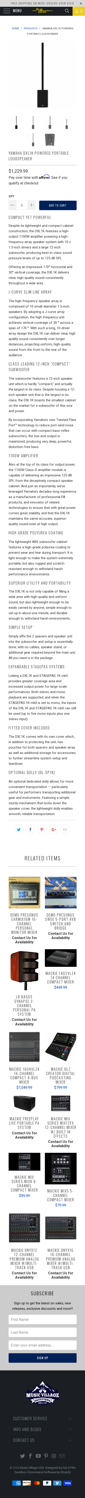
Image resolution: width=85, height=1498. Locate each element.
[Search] (66, 11)
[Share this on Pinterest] (42, 829)
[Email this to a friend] (65, 829)
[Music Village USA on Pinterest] (46, 1456)
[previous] (12, 75)
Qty (11, 196)
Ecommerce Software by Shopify (49, 1472)
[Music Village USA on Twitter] (22, 1456)
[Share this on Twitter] (19, 829)
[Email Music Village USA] (61, 1456)
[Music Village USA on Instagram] (54, 1456)
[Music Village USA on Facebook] (30, 1456)
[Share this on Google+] (53, 829)
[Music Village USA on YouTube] (38, 1456)
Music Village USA (32, 1467)
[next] (72, 75)
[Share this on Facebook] (30, 829)
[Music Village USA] (42, 11)
